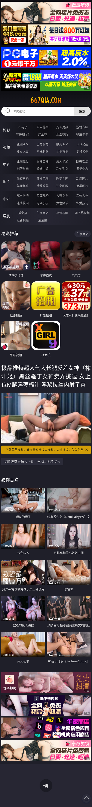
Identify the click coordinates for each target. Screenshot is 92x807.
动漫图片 (82, 178)
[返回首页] (86, 798)
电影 (6, 164)
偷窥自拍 (23, 178)
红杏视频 (23, 220)
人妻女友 (62, 196)
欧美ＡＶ (62, 144)
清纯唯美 (43, 186)
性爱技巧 (82, 203)
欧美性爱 (82, 161)
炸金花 (42, 134)
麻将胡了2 (23, 134)
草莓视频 (62, 213)
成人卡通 (62, 161)
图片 (6, 181)
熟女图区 (62, 186)
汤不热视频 (82, 213)
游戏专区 (82, 127)
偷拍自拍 (43, 161)
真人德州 (43, 127)
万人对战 (62, 127)
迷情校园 (23, 203)
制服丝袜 (23, 169)
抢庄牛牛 (82, 134)
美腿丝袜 (23, 186)
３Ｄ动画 (82, 144)
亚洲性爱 (23, 161)
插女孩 (22, 213)
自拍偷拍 (43, 144)
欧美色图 (62, 178)
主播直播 (62, 151)
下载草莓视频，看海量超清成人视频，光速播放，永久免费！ (46, 450)
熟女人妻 (23, 151)
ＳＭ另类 (82, 151)
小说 (6, 198)
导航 (6, 216)
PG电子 (23, 127)
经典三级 (43, 169)
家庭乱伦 (43, 196)
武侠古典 (82, 196)
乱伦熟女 (62, 169)
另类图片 (82, 186)
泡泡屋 (42, 220)
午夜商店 (43, 213)
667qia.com (46, 100)
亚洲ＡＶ (23, 144)
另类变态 (82, 169)
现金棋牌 (62, 134)
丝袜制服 (43, 151)
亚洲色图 (43, 178)
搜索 (82, 111)
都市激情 (23, 196)
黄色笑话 (62, 203)
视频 (6, 147)
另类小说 (43, 203)
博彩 (6, 130)
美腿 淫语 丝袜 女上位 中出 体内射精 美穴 (32, 462)
